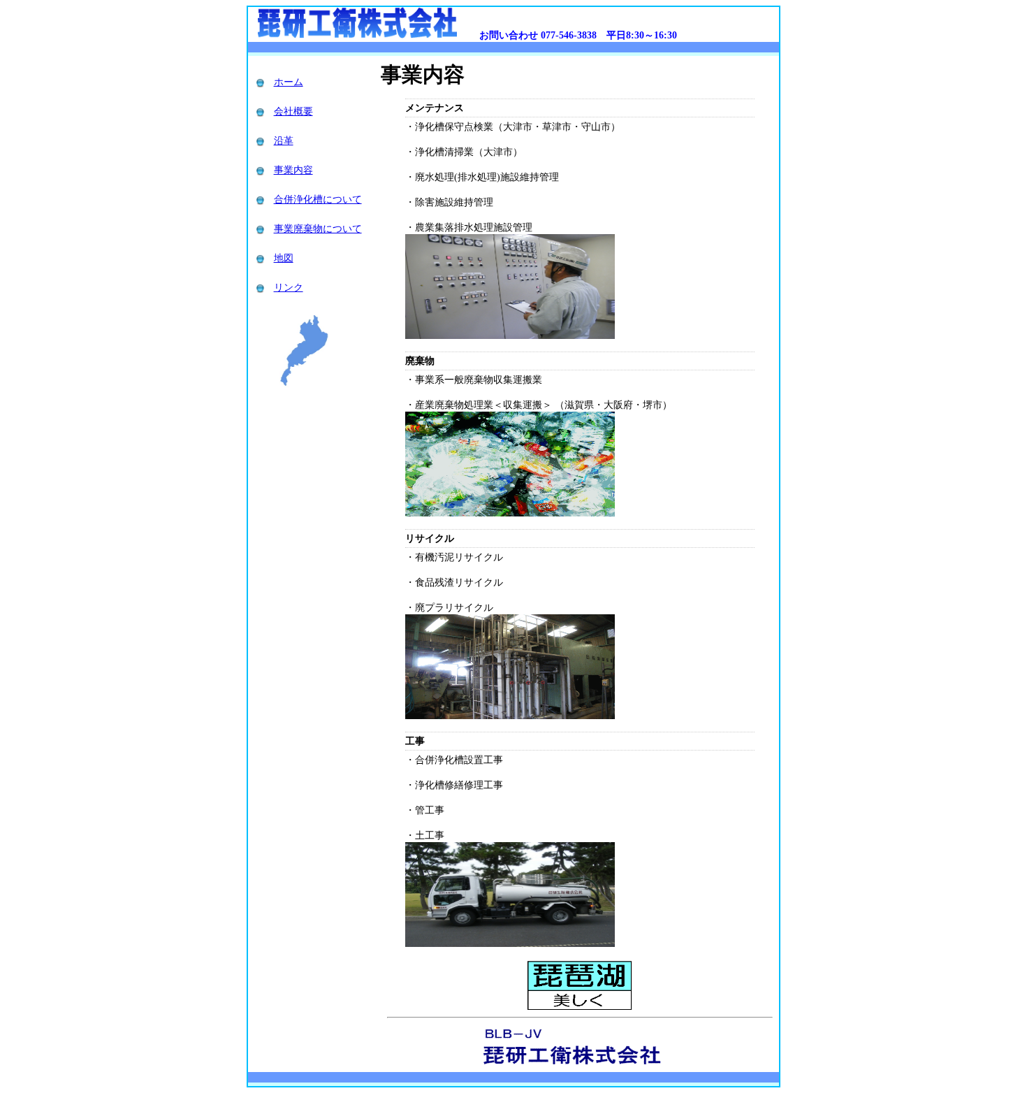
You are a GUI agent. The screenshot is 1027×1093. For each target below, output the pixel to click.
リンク (288, 287)
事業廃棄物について (318, 229)
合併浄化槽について (318, 199)
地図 (283, 258)
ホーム (288, 82)
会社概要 (293, 111)
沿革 (283, 141)
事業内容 (293, 170)
